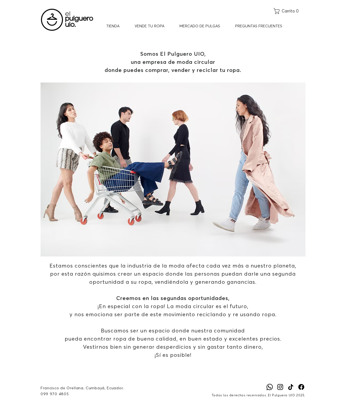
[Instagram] (280, 387)
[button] (289, 11)
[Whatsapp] (270, 387)
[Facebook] (301, 387)
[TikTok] (291, 387)
